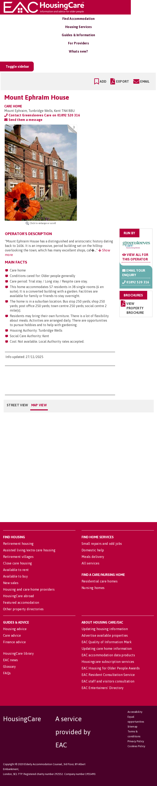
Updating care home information (107, 648)
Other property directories (23, 609)
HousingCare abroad (18, 596)
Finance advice (14, 642)
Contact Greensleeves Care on (44, 115)
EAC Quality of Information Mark (107, 642)
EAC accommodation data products (108, 655)
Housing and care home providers (29, 589)
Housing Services (78, 27)
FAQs (7, 673)
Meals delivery (93, 557)
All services (90, 563)
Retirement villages (18, 557)
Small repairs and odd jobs (102, 543)
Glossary (9, 666)
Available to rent (16, 570)
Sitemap (132, 726)
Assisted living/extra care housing (29, 550)
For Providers (78, 43)
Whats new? (78, 51)
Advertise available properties (105, 635)
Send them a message (25, 120)
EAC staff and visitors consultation (108, 681)
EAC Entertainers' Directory (103, 688)
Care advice (12, 635)
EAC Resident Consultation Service (108, 675)
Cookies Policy (136, 746)
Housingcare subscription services (108, 661)
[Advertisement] (120, 150)
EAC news (10, 660)
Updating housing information (105, 629)
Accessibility (135, 711)
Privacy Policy (136, 741)
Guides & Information (78, 35)
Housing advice (15, 629)
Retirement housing (18, 543)
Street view (17, 405)
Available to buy (15, 576)
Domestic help (93, 550)
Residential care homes (100, 581)
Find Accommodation (78, 18)
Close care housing (17, 563)
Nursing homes (93, 588)
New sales (10, 583)
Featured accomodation (21, 602)
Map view (39, 405)
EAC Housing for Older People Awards (111, 668)
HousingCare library (18, 653)
